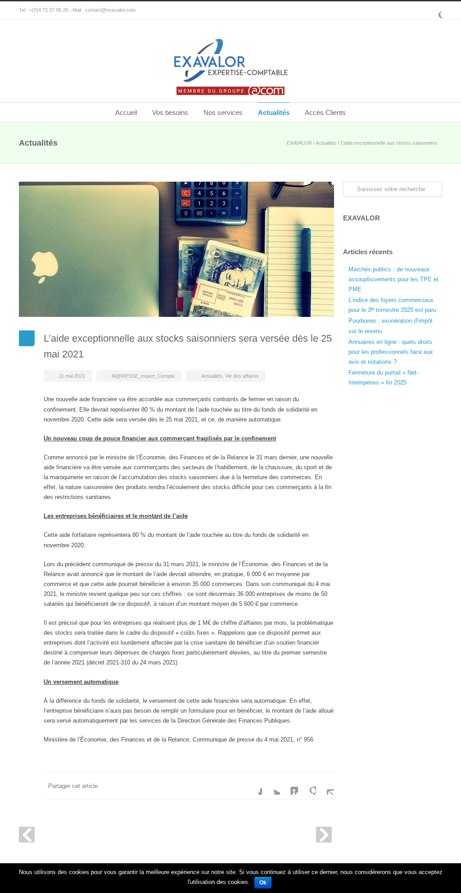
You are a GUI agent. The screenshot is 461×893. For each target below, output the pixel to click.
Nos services (223, 112)
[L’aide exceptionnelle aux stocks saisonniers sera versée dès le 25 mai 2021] (176, 249)
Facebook (253, 786)
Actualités (273, 112)
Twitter (271, 786)
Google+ (433, 10)
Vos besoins (170, 112)
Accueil (126, 112)
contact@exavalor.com (110, 10)
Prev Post (27, 835)
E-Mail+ (325, 786)
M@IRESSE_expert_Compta (143, 376)
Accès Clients (325, 112)
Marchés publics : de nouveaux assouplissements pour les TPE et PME (393, 279)
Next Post (324, 835)
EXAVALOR (299, 143)
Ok (263, 882)
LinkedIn (289, 786)
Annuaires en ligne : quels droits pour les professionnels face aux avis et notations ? (390, 352)
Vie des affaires (242, 376)
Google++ (307, 786)
